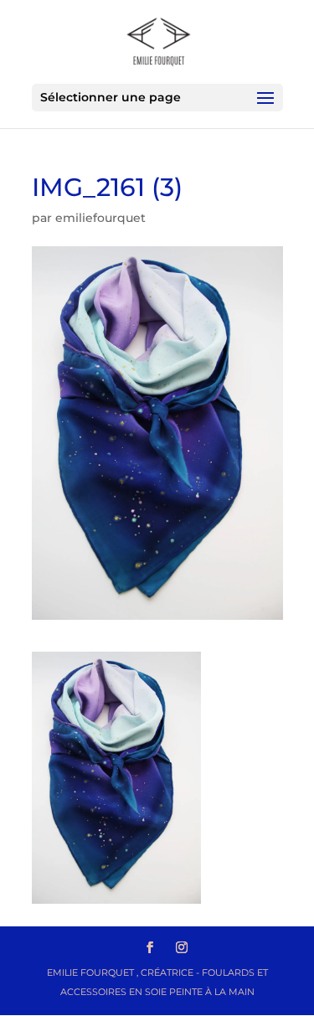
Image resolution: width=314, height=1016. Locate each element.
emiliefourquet (100, 217)
